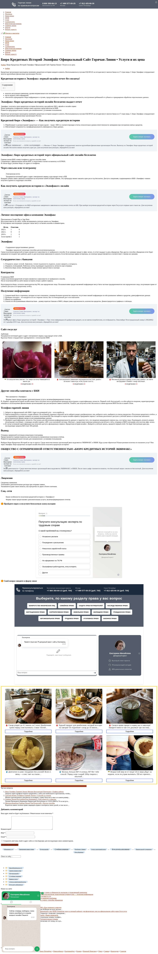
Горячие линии (10, 26)
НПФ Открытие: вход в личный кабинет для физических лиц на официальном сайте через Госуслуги (89, 911)
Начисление (9, 16)
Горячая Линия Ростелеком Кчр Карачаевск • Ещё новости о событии (30, 799)
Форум (7, 27)
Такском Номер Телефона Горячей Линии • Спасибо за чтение (28, 795)
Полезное (8, 14)
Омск (100, 951)
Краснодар (115, 951)
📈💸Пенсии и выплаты (10, 33)
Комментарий (6, 829)
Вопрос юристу (11, 29)
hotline (3, 65)
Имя (3, 833)
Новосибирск (58, 951)
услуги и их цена (48, 786)
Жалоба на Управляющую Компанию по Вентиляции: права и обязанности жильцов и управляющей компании (46, 892)
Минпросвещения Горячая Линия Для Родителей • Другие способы (30, 803)
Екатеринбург (70, 951)
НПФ (7, 18)
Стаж (7, 20)
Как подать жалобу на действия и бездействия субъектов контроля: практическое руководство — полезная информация (49, 894)
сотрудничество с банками (24, 786)
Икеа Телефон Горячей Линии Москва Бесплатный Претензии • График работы (34, 792)
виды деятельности (8, 786)
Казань (78, 951)
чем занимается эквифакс (63, 786)
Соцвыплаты (10, 22)
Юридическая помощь (13, 24)
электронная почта (80, 786)
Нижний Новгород (90, 951)
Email (3, 837)
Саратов (123, 951)
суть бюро (38, 786)
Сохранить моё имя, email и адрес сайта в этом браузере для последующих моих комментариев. (38, 841)
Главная (8, 12)
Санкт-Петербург (45, 951)
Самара (106, 951)
